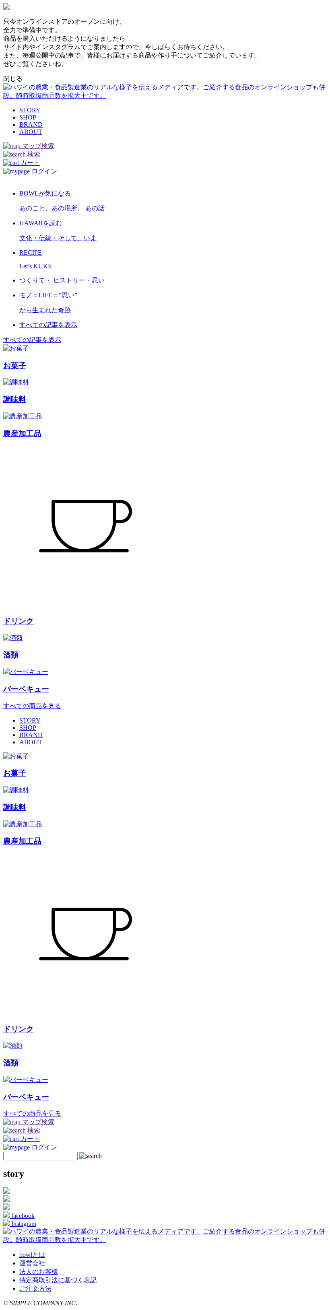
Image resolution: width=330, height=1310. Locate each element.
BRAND (31, 124)
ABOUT (30, 131)
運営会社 (32, 1263)
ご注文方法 (35, 1288)
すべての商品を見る (32, 705)
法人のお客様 (38, 1271)
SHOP (27, 117)
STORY (30, 110)
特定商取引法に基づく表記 (58, 1280)
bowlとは (32, 1254)
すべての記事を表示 (32, 339)
